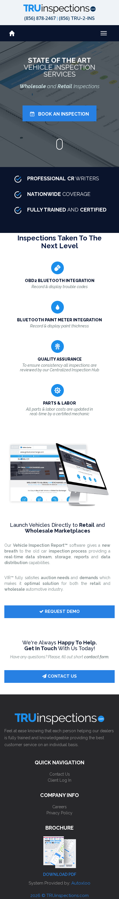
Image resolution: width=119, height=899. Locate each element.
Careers (59, 807)
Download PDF (59, 874)
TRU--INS (77, 18)
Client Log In (59, 780)
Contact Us (59, 774)
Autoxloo (80, 883)
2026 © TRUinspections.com (59, 895)
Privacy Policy (59, 813)
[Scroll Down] (59, 144)
